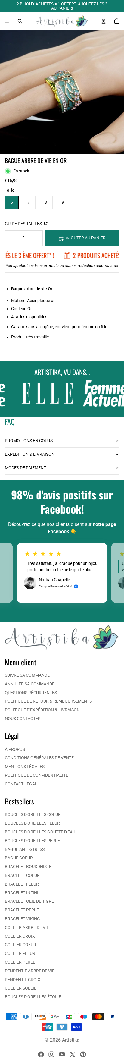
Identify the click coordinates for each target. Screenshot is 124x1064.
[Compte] (103, 21)
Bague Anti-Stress (25, 849)
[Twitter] (72, 1054)
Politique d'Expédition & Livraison (42, 709)
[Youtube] (62, 1054)
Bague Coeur (19, 857)
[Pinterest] (83, 1054)
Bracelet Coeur (22, 875)
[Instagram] (51, 1054)
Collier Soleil (20, 988)
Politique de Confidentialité (36, 775)
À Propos (15, 749)
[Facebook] (41, 1054)
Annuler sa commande (29, 684)
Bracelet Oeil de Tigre (29, 901)
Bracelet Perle (22, 910)
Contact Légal (21, 784)
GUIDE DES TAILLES (24, 223)
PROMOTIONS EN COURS (29, 440)
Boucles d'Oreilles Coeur (33, 814)
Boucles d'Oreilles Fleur (32, 823)
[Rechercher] (19, 21)
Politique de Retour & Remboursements (48, 701)
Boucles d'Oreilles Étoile (33, 996)
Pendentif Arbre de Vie (29, 970)
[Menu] (7, 21)
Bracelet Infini (21, 892)
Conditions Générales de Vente (39, 757)
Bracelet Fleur (22, 884)
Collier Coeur (20, 944)
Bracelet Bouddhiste (28, 866)
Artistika (70, 1040)
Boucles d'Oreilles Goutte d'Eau (40, 831)
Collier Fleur (20, 953)
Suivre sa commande (27, 675)
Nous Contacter (23, 718)
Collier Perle (20, 962)
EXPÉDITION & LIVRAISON (29, 454)
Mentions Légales (25, 766)
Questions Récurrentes (31, 692)
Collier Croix (20, 936)
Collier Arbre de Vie (27, 927)
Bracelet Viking (22, 918)
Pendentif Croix (22, 979)
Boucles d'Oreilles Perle (32, 840)
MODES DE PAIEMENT (25, 467)
